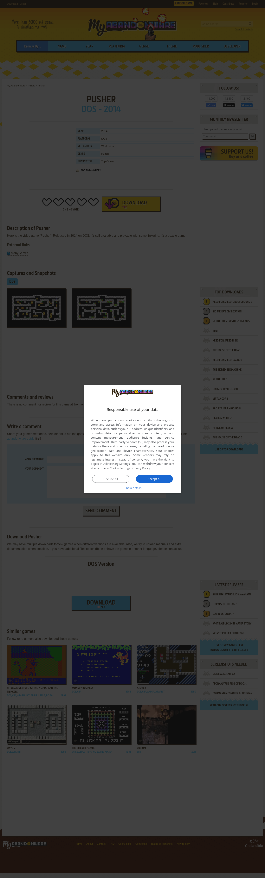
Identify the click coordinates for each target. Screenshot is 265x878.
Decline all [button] (110, 479)
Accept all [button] (154, 479)
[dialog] (132, 439)
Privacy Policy (141, 468)
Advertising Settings (116, 464)
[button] (132, 488)
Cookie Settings (120, 468)
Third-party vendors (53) (127, 442)
